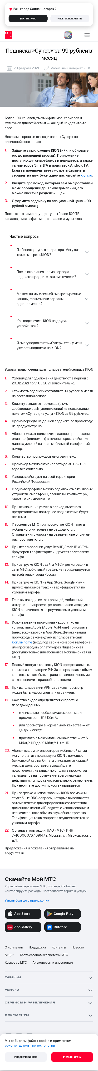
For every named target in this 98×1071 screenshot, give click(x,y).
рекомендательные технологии (30, 1045)
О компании (14, 947)
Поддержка (37, 947)
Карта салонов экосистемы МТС (44, 955)
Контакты (59, 947)
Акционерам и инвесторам (53, 962)
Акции (9, 955)
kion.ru (86, 175)
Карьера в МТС (16, 962)
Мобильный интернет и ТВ (70, 68)
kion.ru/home (22, 642)
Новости (78, 947)
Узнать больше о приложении (27, 900)
